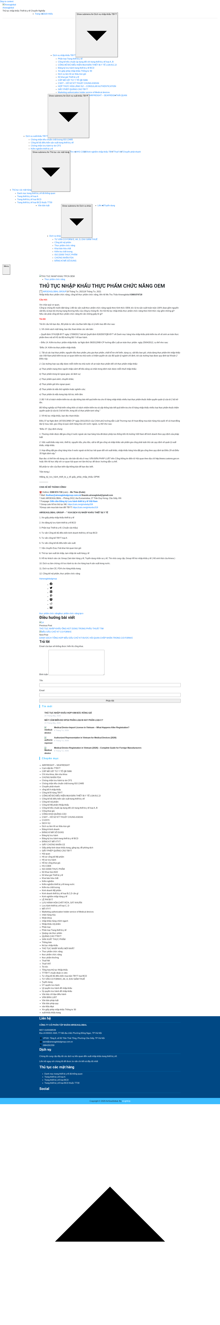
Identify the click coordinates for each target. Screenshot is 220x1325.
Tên (41, 680)
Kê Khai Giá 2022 (50, 872)
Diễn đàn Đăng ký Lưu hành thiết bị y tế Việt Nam (74, 501)
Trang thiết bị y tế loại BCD (29, 199)
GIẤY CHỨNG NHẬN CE (53, 844)
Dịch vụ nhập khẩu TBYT (64, 55)
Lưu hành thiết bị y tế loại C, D (55, 906)
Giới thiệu (48, 14)
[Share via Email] (51, 608)
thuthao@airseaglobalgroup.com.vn (63, 495)
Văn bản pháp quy (50, 1003)
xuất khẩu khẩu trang (51, 1013)
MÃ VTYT (46, 909)
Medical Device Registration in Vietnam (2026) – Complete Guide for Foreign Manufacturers (97, 748)
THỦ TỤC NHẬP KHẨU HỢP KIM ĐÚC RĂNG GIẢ (68, 713)
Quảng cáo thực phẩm (52, 933)
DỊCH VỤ (46, 823)
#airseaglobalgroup (48, 579)
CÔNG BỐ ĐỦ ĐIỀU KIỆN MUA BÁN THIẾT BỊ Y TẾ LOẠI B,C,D (87, 65)
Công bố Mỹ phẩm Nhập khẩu (55, 805)
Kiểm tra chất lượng (63, 251)
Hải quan (46, 854)
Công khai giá (48, 811)
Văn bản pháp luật (50, 1000)
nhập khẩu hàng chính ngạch (55, 921)
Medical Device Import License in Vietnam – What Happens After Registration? (91, 727)
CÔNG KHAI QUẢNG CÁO (54, 814)
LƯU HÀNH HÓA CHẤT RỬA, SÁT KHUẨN (62, 903)
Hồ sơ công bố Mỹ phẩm (53, 857)
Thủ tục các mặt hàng (21, 190)
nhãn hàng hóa (49, 915)
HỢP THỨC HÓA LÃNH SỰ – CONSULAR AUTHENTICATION (87, 86)
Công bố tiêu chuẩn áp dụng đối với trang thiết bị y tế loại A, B (86, 62)
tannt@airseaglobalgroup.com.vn (58, 1042)
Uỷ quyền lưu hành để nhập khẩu (57, 988)
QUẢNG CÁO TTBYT (51, 936)
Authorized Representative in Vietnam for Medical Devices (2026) (85, 738)
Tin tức (45, 967)
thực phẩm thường (50, 958)
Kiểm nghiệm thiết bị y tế (42, 149)
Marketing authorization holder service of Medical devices (84, 92)
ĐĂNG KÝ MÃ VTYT (51, 841)
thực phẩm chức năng (52, 954)
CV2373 (45, 820)
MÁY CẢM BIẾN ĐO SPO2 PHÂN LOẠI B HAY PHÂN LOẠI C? (73, 720)
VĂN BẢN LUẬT (49, 997)
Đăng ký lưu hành (50, 835)
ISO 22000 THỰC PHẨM (65, 255)
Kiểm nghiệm (48, 881)
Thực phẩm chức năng (64, 245)
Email (42, 690)
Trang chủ (39, 14)
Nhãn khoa (47, 918)
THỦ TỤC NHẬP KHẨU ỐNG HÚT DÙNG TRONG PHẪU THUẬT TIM (71, 628)
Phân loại (46, 927)
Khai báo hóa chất (62, 248)
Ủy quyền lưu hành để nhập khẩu (57, 991)
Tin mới (73, 152)
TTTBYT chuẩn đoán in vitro (54, 973)
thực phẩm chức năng (49, 613)
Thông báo (47, 942)
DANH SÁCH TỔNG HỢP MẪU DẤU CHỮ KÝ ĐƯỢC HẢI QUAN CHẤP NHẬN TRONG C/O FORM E (86, 638)
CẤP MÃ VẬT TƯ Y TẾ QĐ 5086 (73, 80)
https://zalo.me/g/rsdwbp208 (80, 504)
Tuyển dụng (109, 205)
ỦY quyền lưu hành (51, 985)
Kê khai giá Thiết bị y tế (68, 77)
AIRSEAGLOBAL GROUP (54, 291)
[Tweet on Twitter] (51, 589)
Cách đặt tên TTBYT (51, 768)
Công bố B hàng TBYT (52, 793)
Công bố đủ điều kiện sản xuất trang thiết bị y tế (52, 143)
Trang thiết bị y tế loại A (27, 196)
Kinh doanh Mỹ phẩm (51, 890)
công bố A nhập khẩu (51, 790)
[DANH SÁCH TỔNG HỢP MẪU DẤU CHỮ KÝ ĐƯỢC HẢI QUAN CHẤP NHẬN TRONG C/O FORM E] (55, 632)
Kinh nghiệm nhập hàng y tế (54, 896)
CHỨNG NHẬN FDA (64, 258)
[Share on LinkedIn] (51, 592)
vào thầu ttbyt (48, 1006)
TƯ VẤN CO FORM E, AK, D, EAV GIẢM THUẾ (76, 239)
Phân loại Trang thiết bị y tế (70, 59)
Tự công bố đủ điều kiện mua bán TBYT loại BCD (64, 976)
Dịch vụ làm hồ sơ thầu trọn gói (72, 74)
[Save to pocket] (51, 600)
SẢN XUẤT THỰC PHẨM (53, 939)
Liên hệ (101, 205)
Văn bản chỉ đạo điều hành (54, 994)
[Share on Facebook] (51, 585)
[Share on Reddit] (51, 604)
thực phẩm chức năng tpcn (71, 613)
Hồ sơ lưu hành (49, 860)
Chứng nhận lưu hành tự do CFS (46, 146)
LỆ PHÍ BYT (47, 899)
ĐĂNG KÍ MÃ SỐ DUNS (65, 261)
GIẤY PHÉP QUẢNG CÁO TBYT (73, 89)
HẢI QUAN (122, 95)
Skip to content (6, 1)
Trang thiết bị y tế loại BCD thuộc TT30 (34, 202)
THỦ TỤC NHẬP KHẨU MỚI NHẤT (58, 948)
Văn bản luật (43, 205)
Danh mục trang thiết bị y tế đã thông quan (36, 193)
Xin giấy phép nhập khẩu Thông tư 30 (75, 71)
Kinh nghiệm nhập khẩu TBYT (100, 152)
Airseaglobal (8, 8)
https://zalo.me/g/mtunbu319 (85, 507)
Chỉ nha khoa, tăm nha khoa (54, 774)
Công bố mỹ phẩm (62, 242)
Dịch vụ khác (55, 236)
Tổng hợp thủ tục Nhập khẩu (55, 970)
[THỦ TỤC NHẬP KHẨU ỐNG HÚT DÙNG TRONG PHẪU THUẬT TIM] (41, 622)
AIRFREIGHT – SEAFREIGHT (103, 95)
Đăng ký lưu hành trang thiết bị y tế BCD (76, 68)
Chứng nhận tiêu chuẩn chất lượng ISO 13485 (52, 139)
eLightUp (126, 1101)
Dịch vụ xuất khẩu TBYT (37, 136)
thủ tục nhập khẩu (50, 945)
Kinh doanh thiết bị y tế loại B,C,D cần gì (60, 893)
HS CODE (82, 152)
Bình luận (43, 674)
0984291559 (48, 1045)
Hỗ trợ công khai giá (51, 863)
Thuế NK (46, 961)
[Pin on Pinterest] (51, 596)
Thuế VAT (118, 152)
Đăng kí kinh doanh (50, 829)
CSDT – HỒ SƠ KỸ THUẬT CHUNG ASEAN (78, 83)
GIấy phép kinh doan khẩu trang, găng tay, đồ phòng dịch (67, 848)
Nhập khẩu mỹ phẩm (51, 924)
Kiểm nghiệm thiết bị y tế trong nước (58, 884)
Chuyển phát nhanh (132, 152)
